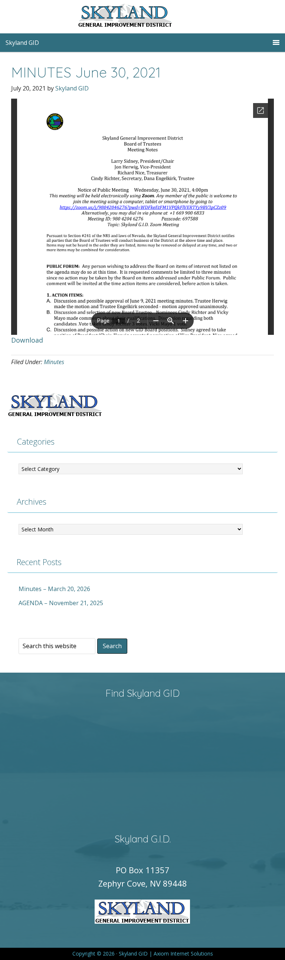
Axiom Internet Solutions (183, 953)
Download (27, 340)
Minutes (54, 362)
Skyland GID (142, 17)
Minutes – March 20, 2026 (54, 589)
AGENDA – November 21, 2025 (61, 603)
